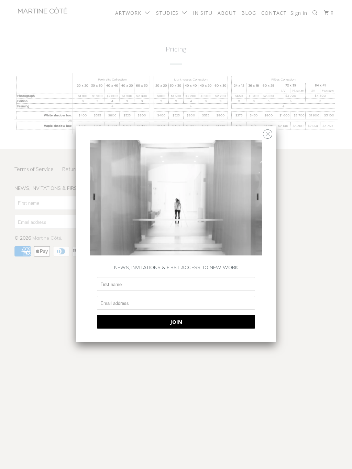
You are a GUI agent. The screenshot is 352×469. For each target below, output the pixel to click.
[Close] (267, 132)
